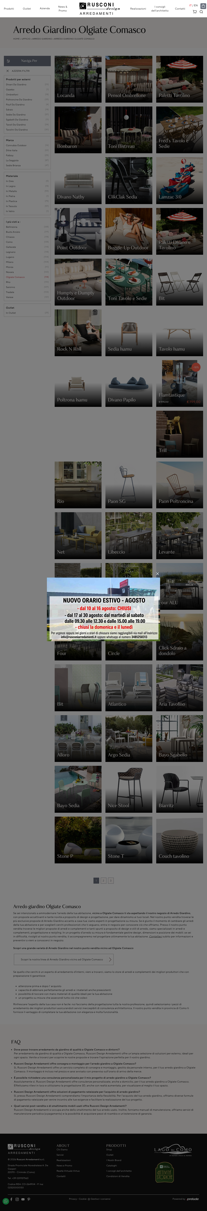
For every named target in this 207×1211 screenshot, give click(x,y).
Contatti (180, 8)
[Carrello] (195, 11)
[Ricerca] (201, 12)
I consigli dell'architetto (160, 8)
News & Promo (62, 8)
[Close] (157, 574)
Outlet (27, 8)
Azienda (45, 8)
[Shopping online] (203, 6)
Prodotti (9, 8)
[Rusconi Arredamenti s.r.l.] (99, 8)
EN (196, 5)
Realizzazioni (138, 8)
